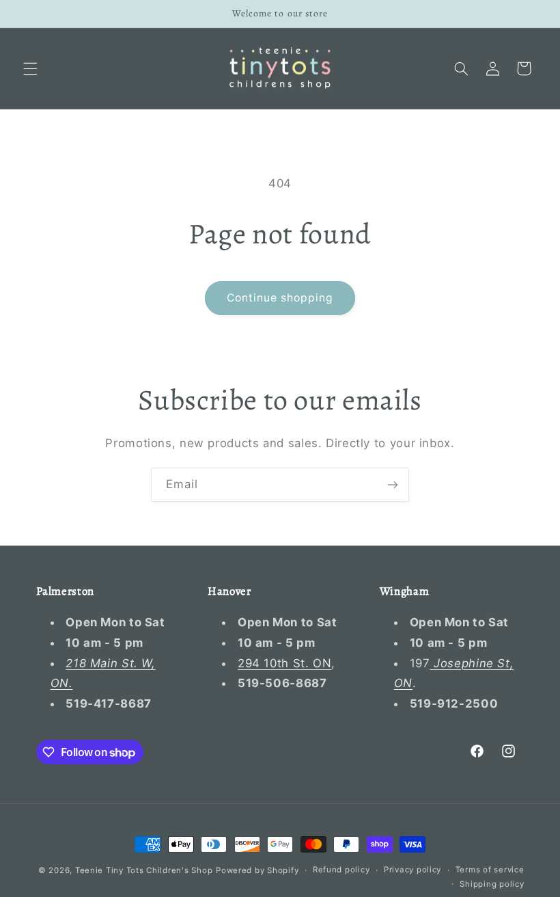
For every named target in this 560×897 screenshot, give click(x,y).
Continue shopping (280, 297)
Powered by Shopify (257, 870)
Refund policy (341, 869)
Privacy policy (412, 869)
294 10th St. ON (284, 663)
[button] (30, 68)
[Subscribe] (392, 484)
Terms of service (490, 869)
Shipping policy (492, 884)
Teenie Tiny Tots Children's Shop (144, 870)
